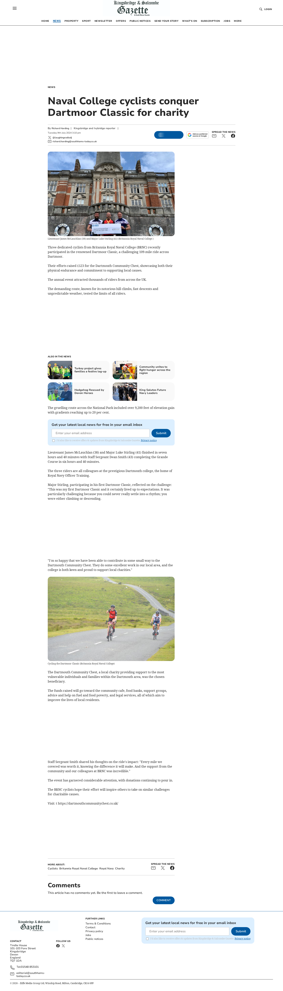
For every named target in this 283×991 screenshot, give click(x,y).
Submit (161, 433)
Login (268, 9)
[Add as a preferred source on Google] (197, 134)
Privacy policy (94, 931)
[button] (14, 8)
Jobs (88, 935)
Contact (90, 927)
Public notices (94, 939)
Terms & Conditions (98, 923)
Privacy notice (149, 440)
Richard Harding (60, 128)
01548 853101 (30, 967)
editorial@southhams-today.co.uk (30, 975)
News (51, 87)
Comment (164, 900)
